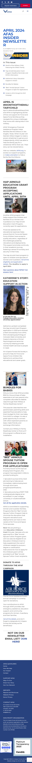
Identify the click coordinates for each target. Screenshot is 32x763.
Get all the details (9, 619)
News (24, 48)
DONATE (25, 5)
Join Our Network (9, 685)
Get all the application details (14, 503)
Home (5, 666)
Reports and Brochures (10, 692)
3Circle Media (21, 761)
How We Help (7, 668)
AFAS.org (20, 150)
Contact (5, 673)
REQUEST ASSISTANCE (11, 5)
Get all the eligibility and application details (16, 262)
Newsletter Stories (8, 51)
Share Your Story (8, 682)
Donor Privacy (7, 697)
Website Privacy (8, 695)
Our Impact (7, 670)
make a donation (11, 155)
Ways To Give (7, 680)
